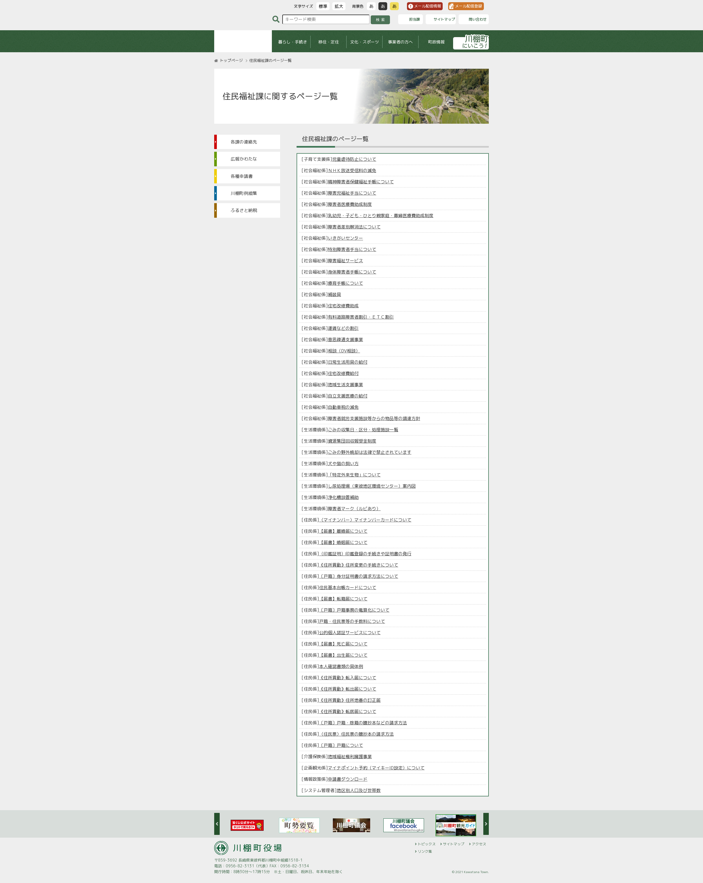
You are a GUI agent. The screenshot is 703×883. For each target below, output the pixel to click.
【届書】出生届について (343, 655)
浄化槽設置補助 (343, 497)
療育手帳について (345, 283)
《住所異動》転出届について (347, 689)
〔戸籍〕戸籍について (341, 745)
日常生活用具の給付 (347, 362)
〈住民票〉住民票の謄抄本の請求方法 (356, 734)
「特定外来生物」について (354, 475)
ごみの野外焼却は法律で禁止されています (369, 452)
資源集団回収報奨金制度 (352, 441)
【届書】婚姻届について (343, 542)
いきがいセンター (345, 238)
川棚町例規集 (244, 193)
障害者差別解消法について (354, 227)
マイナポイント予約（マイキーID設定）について (376, 768)
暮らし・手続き (292, 42)
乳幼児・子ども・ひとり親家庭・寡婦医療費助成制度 (380, 216)
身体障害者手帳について (352, 272)
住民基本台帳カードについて (347, 587)
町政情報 (436, 42)
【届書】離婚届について (343, 531)
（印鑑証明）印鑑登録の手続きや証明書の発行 (365, 554)
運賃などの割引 (343, 328)
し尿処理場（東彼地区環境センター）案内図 (372, 486)
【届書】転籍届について (343, 599)
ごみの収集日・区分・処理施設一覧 (363, 430)
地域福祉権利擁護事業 (350, 757)
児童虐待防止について (354, 159)
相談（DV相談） (344, 351)
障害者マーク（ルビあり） (354, 509)
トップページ (231, 60)
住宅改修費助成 (343, 306)
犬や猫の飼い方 (343, 463)
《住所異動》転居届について (347, 711)
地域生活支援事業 (345, 385)
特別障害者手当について (352, 249)
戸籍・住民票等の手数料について (352, 621)
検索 (381, 20)
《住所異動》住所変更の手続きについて (358, 565)
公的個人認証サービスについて (350, 633)
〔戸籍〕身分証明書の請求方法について (358, 576)
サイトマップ (453, 843)
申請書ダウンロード (347, 779)
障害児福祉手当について (352, 193)
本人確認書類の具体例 (341, 666)
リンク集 (425, 851)
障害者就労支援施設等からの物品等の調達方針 (374, 418)
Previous (217, 824)
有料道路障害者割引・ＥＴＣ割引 (361, 317)
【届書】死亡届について (343, 644)
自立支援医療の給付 (347, 396)
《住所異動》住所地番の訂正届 (350, 700)
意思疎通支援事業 (345, 339)
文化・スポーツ (364, 42)
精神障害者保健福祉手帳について (361, 182)
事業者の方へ (400, 42)
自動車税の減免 (343, 407)
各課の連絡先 (244, 142)
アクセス (479, 843)
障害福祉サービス (345, 261)
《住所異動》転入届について (347, 678)
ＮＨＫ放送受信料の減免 (352, 170)
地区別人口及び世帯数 (359, 790)
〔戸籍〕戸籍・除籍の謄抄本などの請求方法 (363, 723)
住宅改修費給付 (343, 373)
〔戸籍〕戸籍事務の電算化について (354, 610)
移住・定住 (328, 42)
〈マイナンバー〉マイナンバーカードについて (365, 520)
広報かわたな (244, 159)
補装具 (334, 294)
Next (486, 824)
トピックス (427, 843)
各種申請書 (242, 176)
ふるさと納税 (244, 210)
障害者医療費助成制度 (350, 204)
